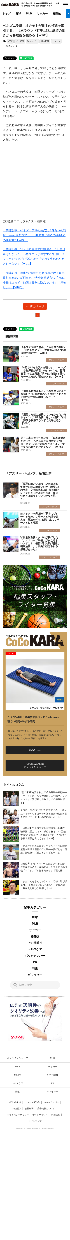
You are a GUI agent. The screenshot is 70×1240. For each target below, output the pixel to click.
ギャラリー (35, 974)
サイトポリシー (40, 1115)
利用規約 (55, 1115)
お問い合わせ (14, 1102)
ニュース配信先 (32, 1102)
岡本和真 (45, 41)
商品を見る (35, 750)
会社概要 (29, 1108)
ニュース (56, 41)
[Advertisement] (35, 182)
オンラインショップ (17, 1058)
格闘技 (57, 13)
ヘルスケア (35, 949)
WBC (10, 41)
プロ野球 (19, 41)
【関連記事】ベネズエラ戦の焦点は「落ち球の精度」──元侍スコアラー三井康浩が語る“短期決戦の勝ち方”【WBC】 (34, 235)
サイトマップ (35, 1121)
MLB (29, 13)
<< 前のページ (35, 306)
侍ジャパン (32, 41)
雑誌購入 (17, 1108)
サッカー (42, 13)
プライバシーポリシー (18, 1115)
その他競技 (35, 942)
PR (35, 962)
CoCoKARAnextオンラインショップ (35, 765)
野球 (18, 13)
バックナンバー (35, 955)
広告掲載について (46, 1108)
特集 (35, 968)
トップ (7, 13)
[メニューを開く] (65, 4)
